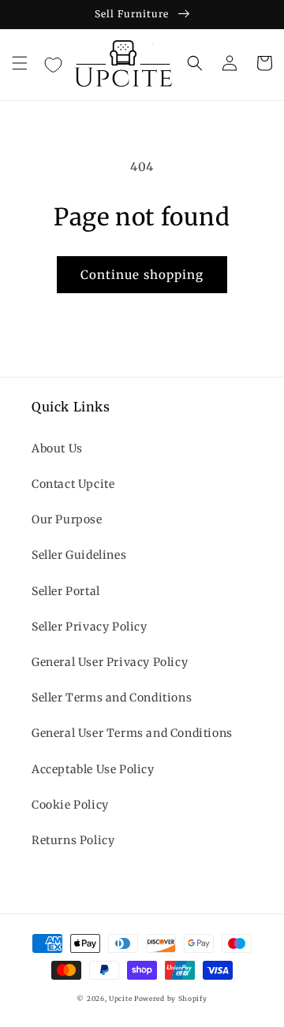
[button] (19, 63)
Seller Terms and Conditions (112, 697)
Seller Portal (66, 591)
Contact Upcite (73, 484)
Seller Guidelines (79, 555)
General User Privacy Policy (110, 662)
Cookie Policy (70, 805)
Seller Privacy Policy (90, 627)
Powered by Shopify (170, 999)
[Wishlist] (53, 65)
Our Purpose (67, 519)
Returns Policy (73, 840)
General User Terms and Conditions (132, 733)
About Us (57, 448)
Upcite (120, 999)
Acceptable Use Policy (93, 769)
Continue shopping (142, 274)
